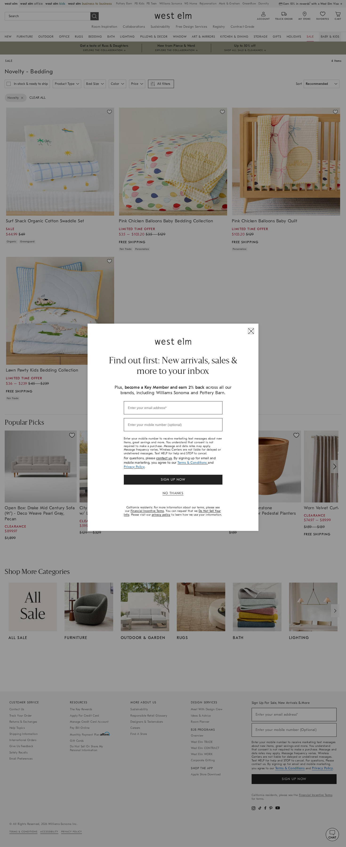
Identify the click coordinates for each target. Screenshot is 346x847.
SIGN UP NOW (173, 480)
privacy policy (161, 514)
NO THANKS (173, 493)
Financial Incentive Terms (147, 511)
